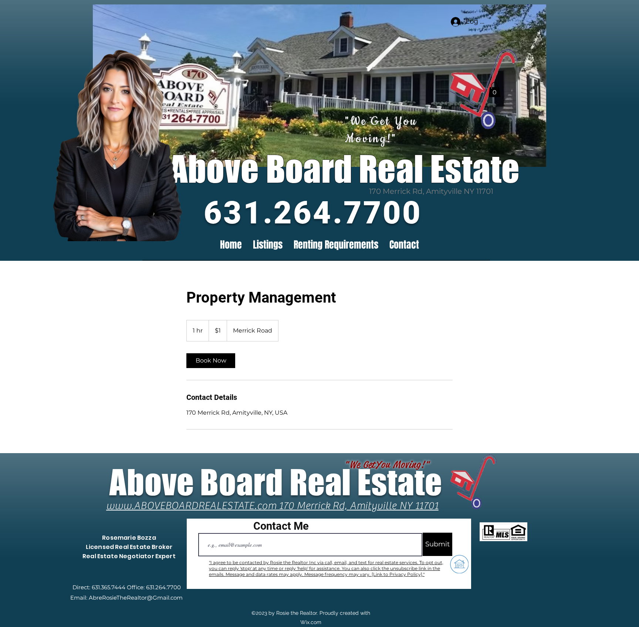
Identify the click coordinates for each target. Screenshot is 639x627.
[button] (494, 89)
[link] (210, 360)
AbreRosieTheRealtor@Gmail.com (136, 597)
